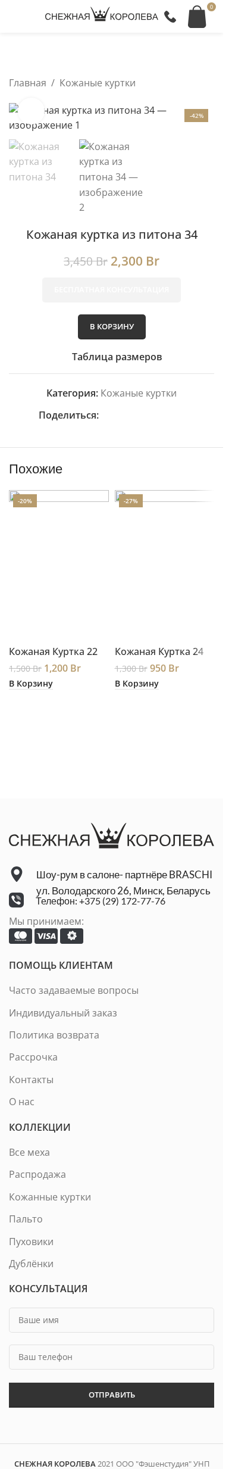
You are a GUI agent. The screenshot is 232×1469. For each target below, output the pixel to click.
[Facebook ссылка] (106, 415)
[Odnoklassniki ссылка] (134, 415)
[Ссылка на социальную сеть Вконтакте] (163, 415)
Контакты (31, 1079)
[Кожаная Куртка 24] (165, 565)
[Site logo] (101, 15)
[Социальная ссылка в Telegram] (177, 415)
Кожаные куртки (97, 82)
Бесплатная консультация (111, 289)
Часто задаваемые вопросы (74, 990)
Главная (27, 82)
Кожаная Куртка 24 (159, 651)
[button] (31, 683)
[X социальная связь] (120, 415)
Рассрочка (33, 1056)
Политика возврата (54, 1034)
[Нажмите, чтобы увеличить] (31, 111)
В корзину (112, 326)
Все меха (29, 1152)
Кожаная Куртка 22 (53, 651)
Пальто (26, 1218)
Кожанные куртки (50, 1196)
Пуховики (31, 1241)
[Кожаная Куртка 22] (59, 565)
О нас (22, 1101)
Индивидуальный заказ (63, 1012)
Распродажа (37, 1174)
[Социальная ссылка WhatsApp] (149, 415)
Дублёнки (31, 1263)
